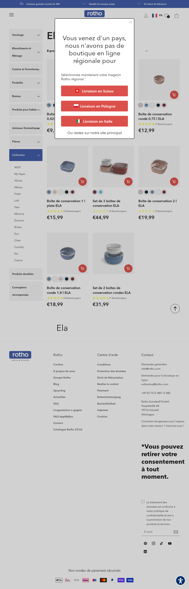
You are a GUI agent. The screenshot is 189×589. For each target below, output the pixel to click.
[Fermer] (130, 22)
